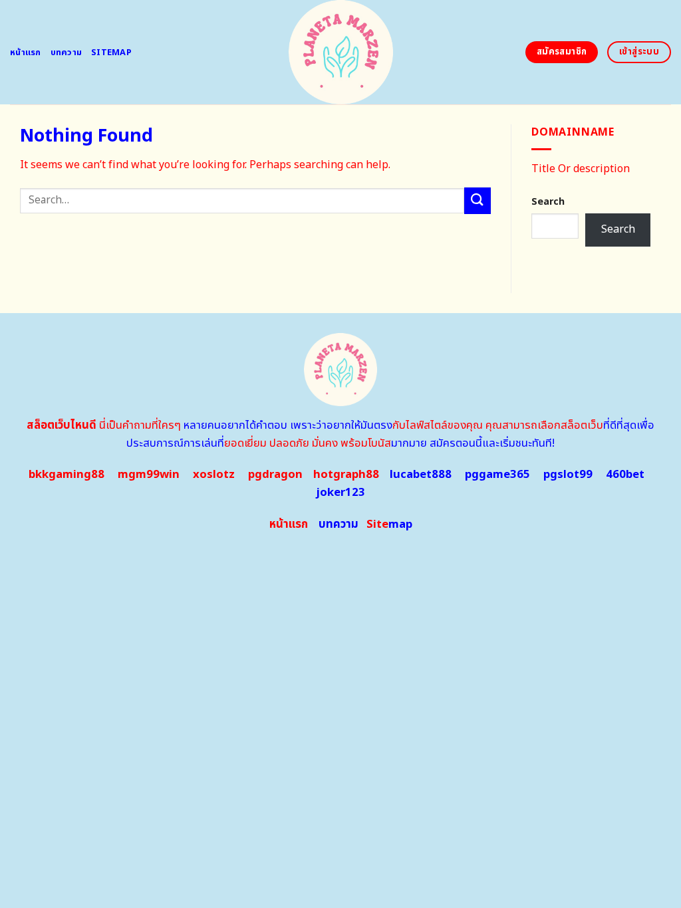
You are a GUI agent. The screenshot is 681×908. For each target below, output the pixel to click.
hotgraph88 (346, 474)
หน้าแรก (25, 52)
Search (548, 202)
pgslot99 (568, 474)
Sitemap (111, 52)
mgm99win (149, 474)
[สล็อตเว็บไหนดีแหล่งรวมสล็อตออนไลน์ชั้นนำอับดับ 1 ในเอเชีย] (341, 52)
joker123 (340, 492)
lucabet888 (421, 474)
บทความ (66, 52)
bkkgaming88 (66, 474)
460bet (625, 474)
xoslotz (214, 474)
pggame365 (497, 474)
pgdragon (275, 474)
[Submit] (477, 200)
